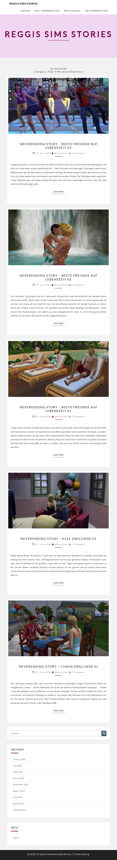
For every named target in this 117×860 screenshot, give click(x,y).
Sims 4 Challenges (72, 10)
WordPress (65, 854)
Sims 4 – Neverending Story (47, 10)
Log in (16, 837)
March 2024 (18, 778)
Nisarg (85, 854)
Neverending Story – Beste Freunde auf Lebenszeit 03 (58, 146)
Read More (59, 191)
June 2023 (18, 797)
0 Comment (77, 153)
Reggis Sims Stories (23, 3)
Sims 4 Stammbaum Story (96, 10)
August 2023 (19, 790)
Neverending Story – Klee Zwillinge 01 (58, 539)
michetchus (61, 153)
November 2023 (20, 784)
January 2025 (19, 759)
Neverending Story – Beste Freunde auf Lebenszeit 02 (58, 277)
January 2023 (19, 809)
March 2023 (18, 803)
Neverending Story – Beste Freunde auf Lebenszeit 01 (58, 409)
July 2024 (17, 765)
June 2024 (18, 771)
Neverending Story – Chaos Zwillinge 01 (58, 666)
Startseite (25, 10)
